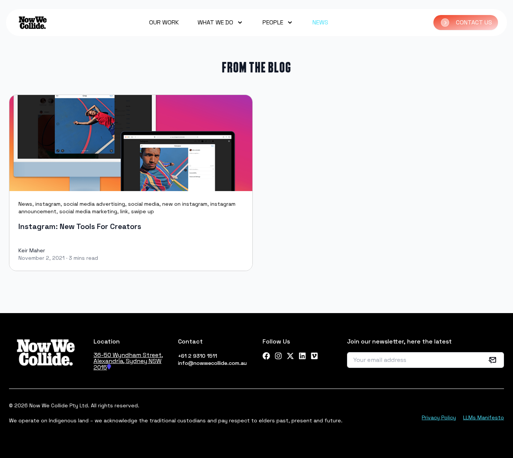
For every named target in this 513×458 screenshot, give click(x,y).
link (124, 211)
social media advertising (94, 203)
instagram (47, 203)
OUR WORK (164, 22)
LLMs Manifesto (483, 417)
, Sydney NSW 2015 (127, 364)
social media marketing (88, 211)
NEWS (320, 22)
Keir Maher (31, 250)
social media (143, 203)
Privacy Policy (439, 417)
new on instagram (184, 203)
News (25, 203)
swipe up (142, 211)
